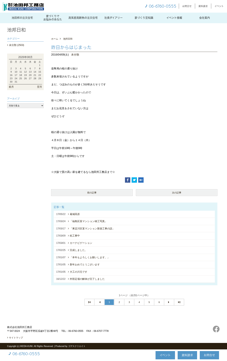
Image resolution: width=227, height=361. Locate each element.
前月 (11, 86)
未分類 (75, 54)
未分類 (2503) (16, 45)
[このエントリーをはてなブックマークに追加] (141, 180)
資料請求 (203, 6)
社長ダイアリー (113, 17)
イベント (219, 6)
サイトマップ (16, 337)
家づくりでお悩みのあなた (52, 17)
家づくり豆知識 (144, 17)
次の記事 (176, 192)
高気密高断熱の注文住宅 (83, 17)
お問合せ (187, 6)
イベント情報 (174, 17)
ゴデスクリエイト (76, 346)
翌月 (39, 86)
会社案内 (204, 17)
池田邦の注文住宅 (22, 17)
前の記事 (92, 192)
